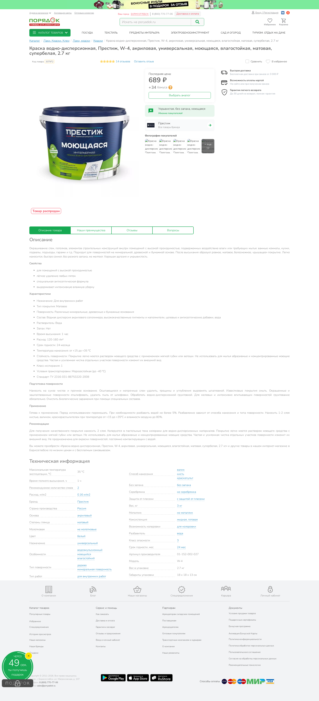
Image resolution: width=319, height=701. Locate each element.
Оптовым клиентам (84, 12)
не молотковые (87, 529)
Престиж (83, 501)
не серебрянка (186, 492)
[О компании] (48, 589)
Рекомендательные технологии (245, 665)
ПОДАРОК (17, 683)
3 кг (179, 506)
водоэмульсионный (89, 550)
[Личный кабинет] (270, 589)
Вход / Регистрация (266, 12)
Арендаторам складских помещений (181, 614)
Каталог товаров (39, 608)
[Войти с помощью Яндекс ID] (288, 13)
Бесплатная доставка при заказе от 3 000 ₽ (254, 74)
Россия (81, 508)
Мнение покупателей (170, 113)
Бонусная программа (239, 626)
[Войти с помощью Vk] (282, 13)
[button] (50, 33)
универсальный (87, 543)
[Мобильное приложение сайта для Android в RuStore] (161, 677)
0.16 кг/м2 (83, 494)
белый (81, 536)
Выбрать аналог (180, 95)
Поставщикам (169, 620)
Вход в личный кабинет (108, 639)
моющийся (84, 554)
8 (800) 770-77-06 (162, 14)
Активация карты (63, 12)
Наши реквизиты (170, 652)
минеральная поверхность (94, 569)
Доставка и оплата (187, 13)
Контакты (101, 646)
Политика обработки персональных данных (251, 645)
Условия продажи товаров (242, 613)
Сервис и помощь (106, 608)
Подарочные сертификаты (242, 619)
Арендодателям (170, 627)
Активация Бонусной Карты (243, 633)
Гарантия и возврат (105, 627)
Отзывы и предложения (108, 633)
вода (180, 533)
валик (181, 470)
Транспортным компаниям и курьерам (181, 639)
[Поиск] (197, 22)
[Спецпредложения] (181, 589)
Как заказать (102, 614)
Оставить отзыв (144, 61)
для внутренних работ (91, 576)
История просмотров (40, 634)
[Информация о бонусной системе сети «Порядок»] (170, 87)
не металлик (185, 513)
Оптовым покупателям (173, 633)
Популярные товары (39, 614)
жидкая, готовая (187, 519)
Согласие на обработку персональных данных (252, 658)
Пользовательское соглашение (244, 652)
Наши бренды (36, 646)
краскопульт (185, 478)
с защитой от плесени (191, 499)
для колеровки (186, 526)
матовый (82, 522)
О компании (168, 646)
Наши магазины (37, 639)
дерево (82, 565)
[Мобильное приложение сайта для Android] (113, 677)
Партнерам (168, 608)
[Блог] (93, 589)
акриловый (84, 515)
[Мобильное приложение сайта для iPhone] (138, 677)
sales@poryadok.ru (46, 685)
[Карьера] (226, 588)
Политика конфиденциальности (245, 639)
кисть (180, 474)
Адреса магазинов (38, 12)
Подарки (33, 652)
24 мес (181, 547)
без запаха (184, 485)
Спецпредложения (39, 627)
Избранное (35, 621)
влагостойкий (86, 558)
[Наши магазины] (137, 589)
